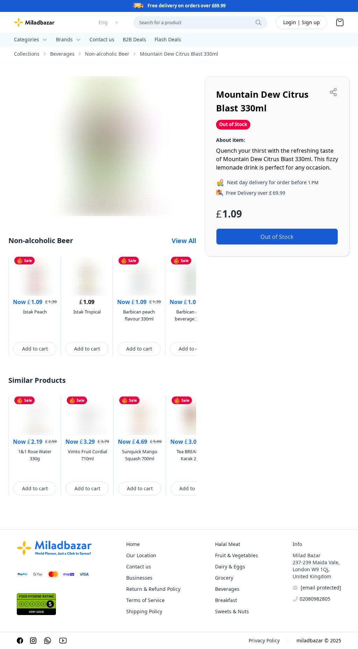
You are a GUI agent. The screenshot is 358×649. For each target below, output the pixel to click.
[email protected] (321, 587)
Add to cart (35, 348)
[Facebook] (20, 640)
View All (184, 240)
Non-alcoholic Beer (107, 53)
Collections (27, 53)
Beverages (62, 53)
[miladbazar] (34, 22)
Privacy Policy (264, 640)
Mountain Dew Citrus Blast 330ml (179, 53)
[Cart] (340, 22)
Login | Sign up (301, 22)
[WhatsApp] (47, 640)
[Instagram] (33, 640)
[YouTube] (63, 640)
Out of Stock (277, 237)
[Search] (258, 22)
